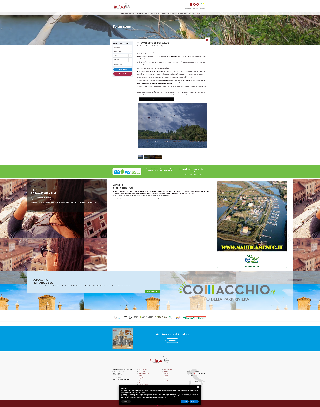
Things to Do (123, 74)
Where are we (195, 8)
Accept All (194, 401)
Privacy (165, 379)
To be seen (163, 13)
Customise (126, 401)
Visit (152, 291)
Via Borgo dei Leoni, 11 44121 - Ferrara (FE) (118, 372)
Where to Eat (132, 13)
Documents (166, 373)
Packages (156, 13)
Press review (202, 8)
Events (169, 13)
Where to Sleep (124, 13)
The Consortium (188, 8)
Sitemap (166, 377)
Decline (185, 401)
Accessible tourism (183, 13)
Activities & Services (142, 13)
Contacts (166, 375)
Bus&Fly (150, 13)
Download (172, 340)
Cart (199, 13)
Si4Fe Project (192, 13)
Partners (166, 371)
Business (174, 13)
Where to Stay (123, 69)
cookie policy (143, 392)
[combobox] (122, 55)
